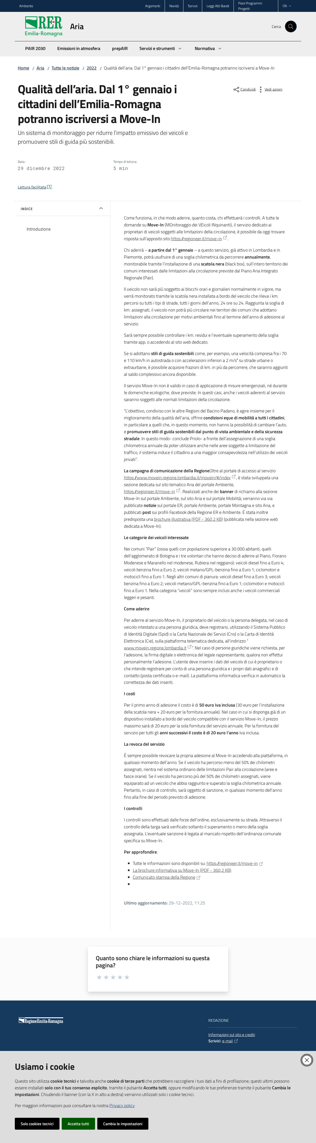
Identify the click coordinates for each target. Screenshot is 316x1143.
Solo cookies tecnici (37, 1124)
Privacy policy (122, 1105)
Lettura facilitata (32, 187)
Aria (40, 68)
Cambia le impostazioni (122, 1124)
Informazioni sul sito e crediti (231, 1035)
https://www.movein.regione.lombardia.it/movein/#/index (177, 477)
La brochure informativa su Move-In (182, 870)
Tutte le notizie (65, 68)
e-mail (227, 1041)
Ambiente (26, 5)
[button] (291, 26)
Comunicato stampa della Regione (164, 877)
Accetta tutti (78, 1124)
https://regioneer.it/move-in (196, 238)
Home (23, 68)
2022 (92, 68)
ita (285, 5)
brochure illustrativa (188, 519)
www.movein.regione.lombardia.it (155, 647)
